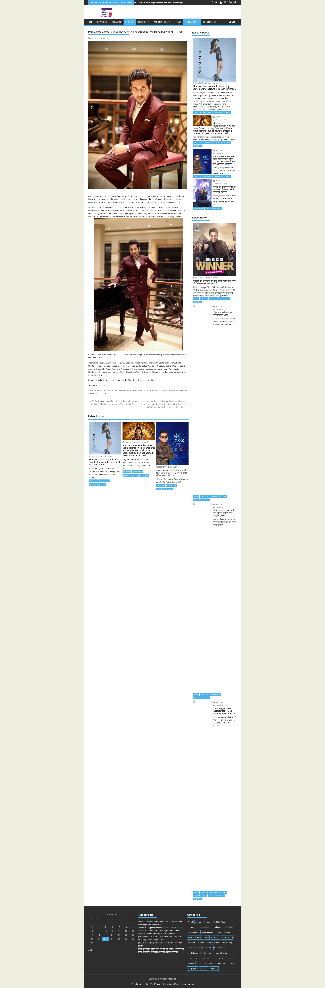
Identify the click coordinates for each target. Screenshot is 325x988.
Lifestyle (201, 942)
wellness (214, 968)
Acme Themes (187, 984)
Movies (217, 942)
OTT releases (193, 958)
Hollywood (116, 22)
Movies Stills (207, 948)
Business (191, 927)
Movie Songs (227, 942)
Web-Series (203, 968)
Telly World (145, 475)
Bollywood (101, 22)
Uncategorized (220, 963)
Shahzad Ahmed (108, 456)
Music (203, 953)
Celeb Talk (204, 299)
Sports (198, 963)
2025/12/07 (198, 278)
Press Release (210, 22)
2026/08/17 (128, 442)
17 (92, 935)
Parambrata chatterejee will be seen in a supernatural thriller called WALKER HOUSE (147, 390)
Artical (190, 922)
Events (224, 497)
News (178, 22)
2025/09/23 (219, 306)
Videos (231, 963)
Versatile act (93, 207)
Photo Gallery (206, 958)
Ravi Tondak (106, 38)
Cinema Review (194, 932)
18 (99, 935)
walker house (101, 393)
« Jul (90, 950)
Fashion (227, 932)
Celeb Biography (204, 927)
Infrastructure (227, 937)
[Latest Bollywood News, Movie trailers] (90, 21)
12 (105, 931)
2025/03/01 (219, 702)
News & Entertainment (98, 390)
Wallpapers (192, 968)
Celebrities (143, 22)
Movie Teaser (193, 953)
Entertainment (192, 22)
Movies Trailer (219, 948)
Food (207, 937)
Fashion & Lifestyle (162, 22)
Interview (191, 942)
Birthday (207, 922)
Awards (196, 299)
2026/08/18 (95, 456)
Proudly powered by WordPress (145, 984)
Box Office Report (219, 922)
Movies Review (194, 948)
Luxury (209, 942)
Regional (129, 22)
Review (191, 963)
